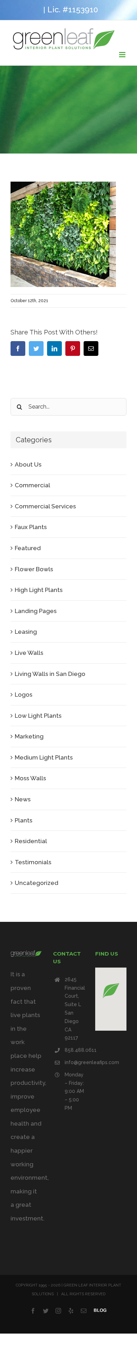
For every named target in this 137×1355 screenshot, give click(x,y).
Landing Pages (36, 610)
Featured (28, 548)
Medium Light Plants (44, 757)
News (23, 799)
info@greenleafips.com (74, 1062)
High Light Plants (39, 589)
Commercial (32, 485)
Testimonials (33, 862)
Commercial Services (45, 506)
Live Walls (29, 652)
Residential (31, 841)
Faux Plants (31, 526)
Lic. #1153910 (72, 9)
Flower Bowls (34, 569)
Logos (23, 694)
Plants (23, 820)
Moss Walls (30, 778)
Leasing (26, 631)
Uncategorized (36, 882)
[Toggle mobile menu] (122, 54)
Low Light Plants (38, 715)
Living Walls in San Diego (50, 673)
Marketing (29, 736)
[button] (111, 990)
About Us (28, 464)
